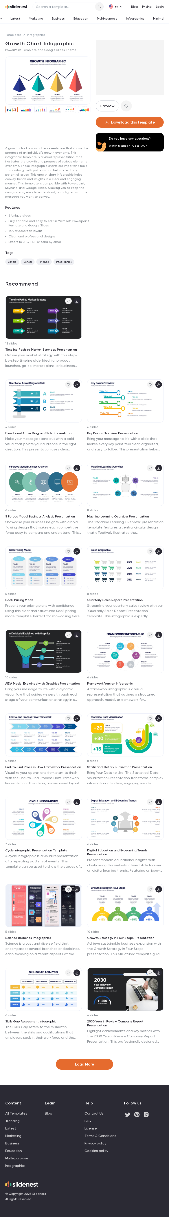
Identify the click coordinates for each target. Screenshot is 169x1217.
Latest (15, 18)
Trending (12, 1121)
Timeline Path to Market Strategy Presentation (41, 350)
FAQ (87, 1121)
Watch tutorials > (119, 145)
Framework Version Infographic (110, 683)
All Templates (16, 1113)
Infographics (135, 18)
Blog (134, 6)
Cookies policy (96, 1151)
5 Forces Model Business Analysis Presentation (40, 516)
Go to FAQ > (139, 145)
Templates (13, 34)
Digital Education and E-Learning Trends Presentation (117, 852)
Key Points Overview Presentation (112, 433)
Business (58, 18)
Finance (44, 261)
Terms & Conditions (100, 1136)
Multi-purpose (107, 18)
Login (160, 6)
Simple (12, 261)
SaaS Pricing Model (19, 600)
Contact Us (93, 1113)
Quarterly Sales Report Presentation (115, 600)
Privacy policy (95, 1143)
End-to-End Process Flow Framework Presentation (43, 767)
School (28, 261)
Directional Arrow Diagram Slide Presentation (39, 433)
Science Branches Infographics (28, 938)
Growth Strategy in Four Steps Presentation (120, 938)
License (90, 1128)
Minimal (158, 18)
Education (80, 18)
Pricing (147, 6)
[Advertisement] (47, 150)
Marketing (36, 18)
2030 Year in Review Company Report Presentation (115, 1023)
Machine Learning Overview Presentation (118, 516)
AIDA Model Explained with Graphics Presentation (42, 683)
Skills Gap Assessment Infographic (30, 1021)
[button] (10, 80)
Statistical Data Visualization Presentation (119, 767)
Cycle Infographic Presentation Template (36, 850)
